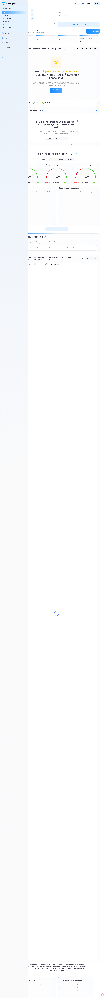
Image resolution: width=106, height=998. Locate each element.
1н (82, 48)
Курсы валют (6, 24)
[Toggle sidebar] (27, 3)
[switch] (76, 3)
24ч (77, 48)
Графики (5, 15)
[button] (14, 18)
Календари (6, 21)
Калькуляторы (7, 18)
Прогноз (5, 12)
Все (95, 48)
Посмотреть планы (56, 90)
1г (90, 48)
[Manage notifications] (102, 994)
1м (86, 48)
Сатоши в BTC (7, 28)
